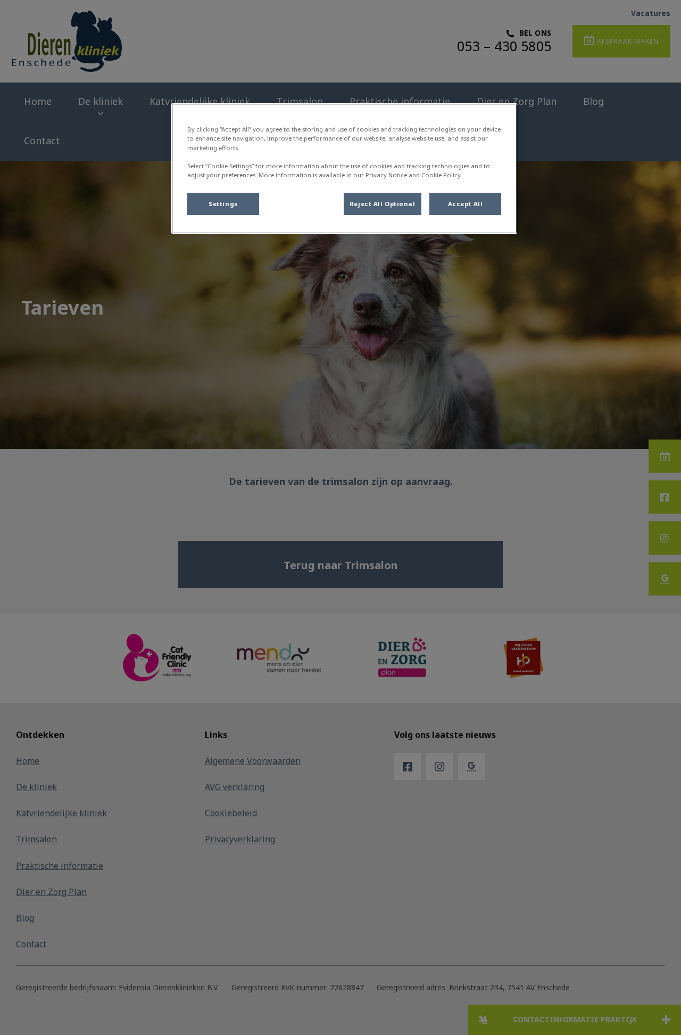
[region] (344, 168)
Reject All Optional (383, 204)
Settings (223, 204)
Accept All (465, 204)
